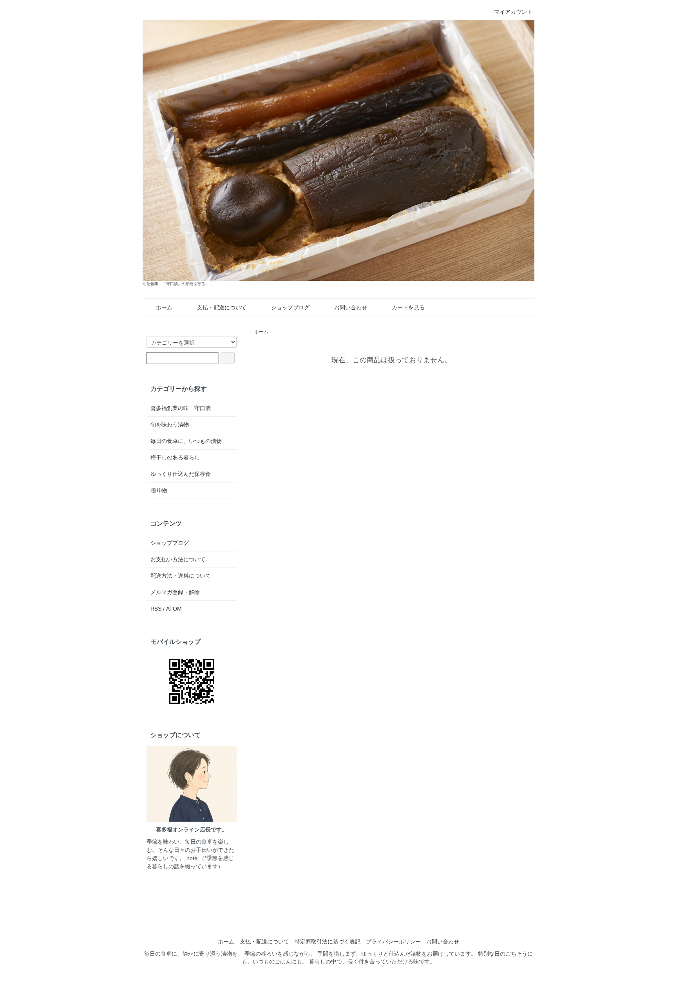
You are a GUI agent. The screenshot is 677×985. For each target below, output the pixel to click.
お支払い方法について (177, 559)
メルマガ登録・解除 (175, 592)
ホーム (164, 307)
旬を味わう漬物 (169, 424)
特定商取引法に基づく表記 (327, 941)
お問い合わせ (350, 307)
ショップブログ (290, 307)
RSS (155, 608)
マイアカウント (513, 12)
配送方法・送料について (180, 576)
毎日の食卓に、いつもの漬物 (186, 441)
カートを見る (408, 307)
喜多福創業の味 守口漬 (180, 408)
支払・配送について (221, 307)
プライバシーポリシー (393, 941)
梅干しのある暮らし (175, 457)
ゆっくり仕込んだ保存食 (180, 474)
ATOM (174, 608)
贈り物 (158, 490)
